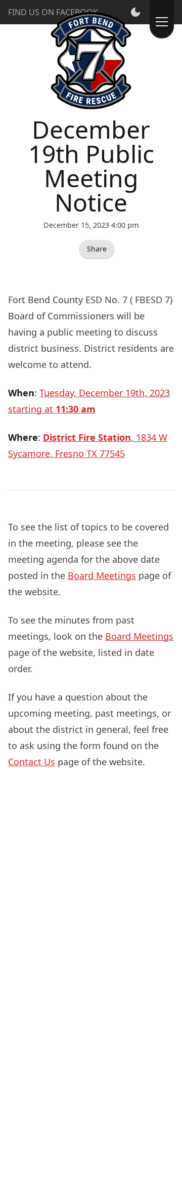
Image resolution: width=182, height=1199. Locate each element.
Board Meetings (102, 575)
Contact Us (31, 762)
